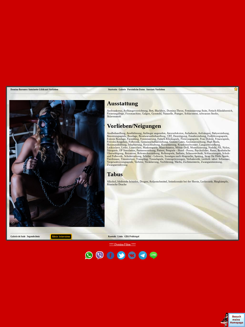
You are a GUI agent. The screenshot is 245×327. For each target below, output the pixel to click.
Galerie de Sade (18, 236)
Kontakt (112, 236)
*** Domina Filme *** (122, 244)
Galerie (122, 89)
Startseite (112, 89)
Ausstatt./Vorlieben (155, 89)
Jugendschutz (33, 236)
